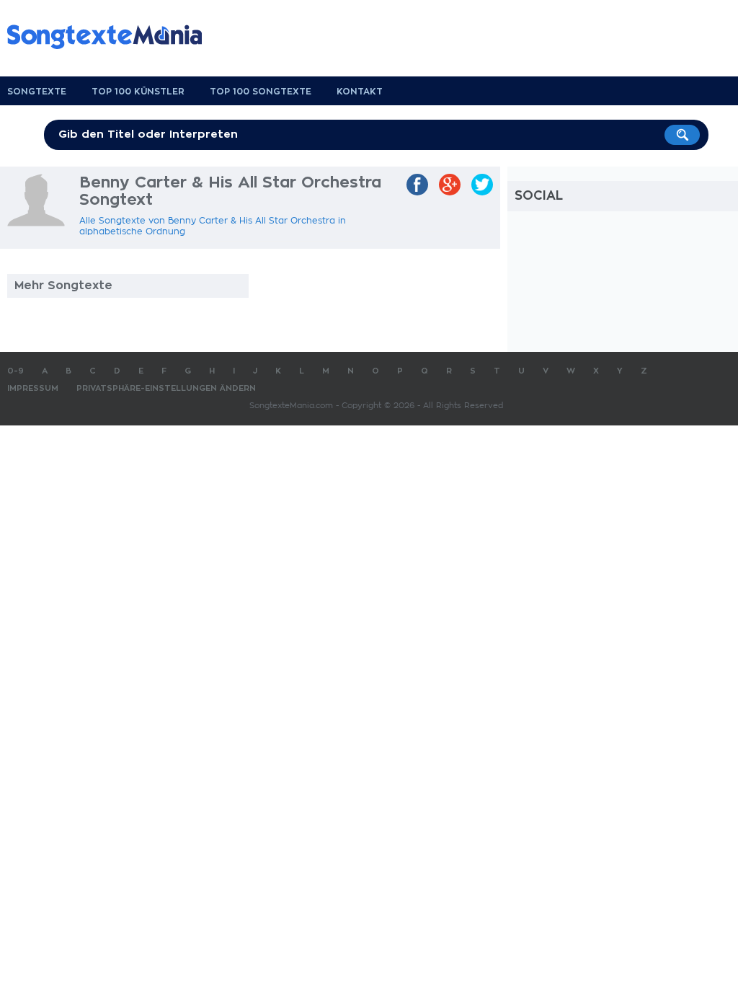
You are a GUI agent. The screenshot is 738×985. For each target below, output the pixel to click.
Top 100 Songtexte (260, 91)
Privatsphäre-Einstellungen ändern (166, 388)
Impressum (32, 388)
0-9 (15, 371)
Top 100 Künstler (138, 91)
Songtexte (36, 91)
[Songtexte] (111, 36)
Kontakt (360, 91)
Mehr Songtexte (63, 285)
